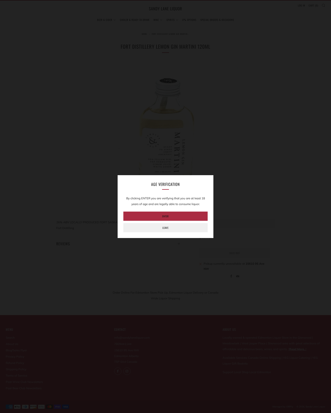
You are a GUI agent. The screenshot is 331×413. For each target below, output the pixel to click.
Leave (165, 228)
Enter (165, 216)
